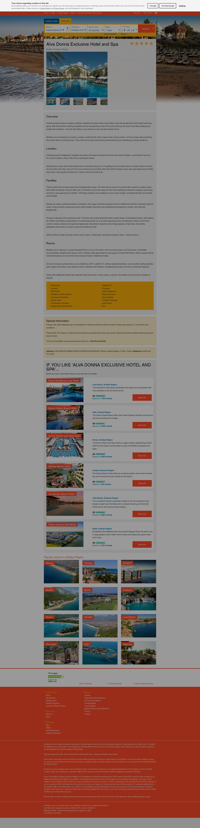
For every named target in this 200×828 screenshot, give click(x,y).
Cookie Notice (45, 8)
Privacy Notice (59, 8)
